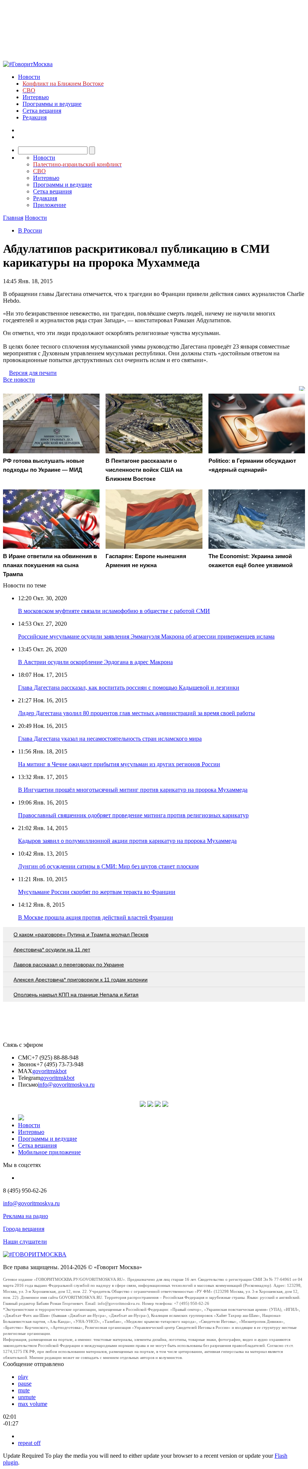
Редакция (35, 117)
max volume (32, 1404)
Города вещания (23, 1229)
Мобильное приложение (49, 1152)
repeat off (29, 1443)
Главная (13, 217)
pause (25, 1383)
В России (30, 230)
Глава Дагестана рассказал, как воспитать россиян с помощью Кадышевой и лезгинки (128, 687)
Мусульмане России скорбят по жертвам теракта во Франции (96, 892)
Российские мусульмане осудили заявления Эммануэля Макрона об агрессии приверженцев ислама (146, 636)
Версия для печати (33, 373)
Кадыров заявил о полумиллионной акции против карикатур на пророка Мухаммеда (127, 841)
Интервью (36, 97)
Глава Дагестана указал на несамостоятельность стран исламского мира (110, 738)
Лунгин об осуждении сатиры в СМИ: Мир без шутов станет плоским (108, 866)
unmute (27, 1397)
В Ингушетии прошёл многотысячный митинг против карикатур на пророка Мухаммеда (133, 790)
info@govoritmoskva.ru (66, 1084)
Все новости (19, 379)
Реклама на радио (25, 1216)
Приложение (49, 205)
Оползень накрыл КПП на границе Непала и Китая (76, 995)
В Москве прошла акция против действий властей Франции (95, 917)
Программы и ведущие (52, 104)
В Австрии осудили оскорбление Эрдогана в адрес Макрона (95, 662)
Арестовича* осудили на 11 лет (52, 950)
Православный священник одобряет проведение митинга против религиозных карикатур (133, 815)
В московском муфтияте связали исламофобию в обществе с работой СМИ (114, 611)
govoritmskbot (49, 1071)
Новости (29, 77)
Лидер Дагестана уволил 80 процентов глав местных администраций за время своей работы (136, 713)
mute (24, 1390)
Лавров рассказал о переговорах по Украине (69, 965)
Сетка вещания (42, 110)
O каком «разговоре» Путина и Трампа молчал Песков (81, 935)
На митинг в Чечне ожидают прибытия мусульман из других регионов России (119, 764)
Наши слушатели (25, 1241)
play (23, 1377)
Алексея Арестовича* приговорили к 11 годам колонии (81, 980)
